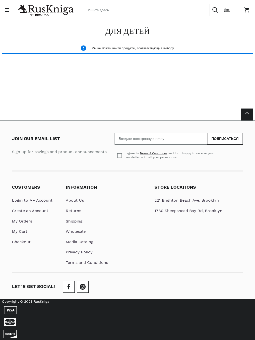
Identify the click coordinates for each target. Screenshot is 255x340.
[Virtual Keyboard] (227, 10)
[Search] (215, 10)
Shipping (74, 221)
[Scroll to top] (247, 114)
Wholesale (76, 231)
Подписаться (225, 139)
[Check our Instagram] (83, 287)
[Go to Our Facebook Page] (69, 287)
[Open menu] (8, 10)
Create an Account (30, 210)
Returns (73, 210)
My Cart (19, 231)
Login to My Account (32, 200)
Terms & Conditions (153, 153)
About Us (75, 200)
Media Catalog (79, 241)
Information (81, 187)
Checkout (21, 241)
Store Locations (175, 187)
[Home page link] (46, 10)
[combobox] (152, 10)
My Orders (22, 221)
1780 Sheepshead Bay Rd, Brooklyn (188, 210)
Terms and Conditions (87, 262)
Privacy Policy (79, 252)
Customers (26, 187)
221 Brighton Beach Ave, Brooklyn (186, 200)
